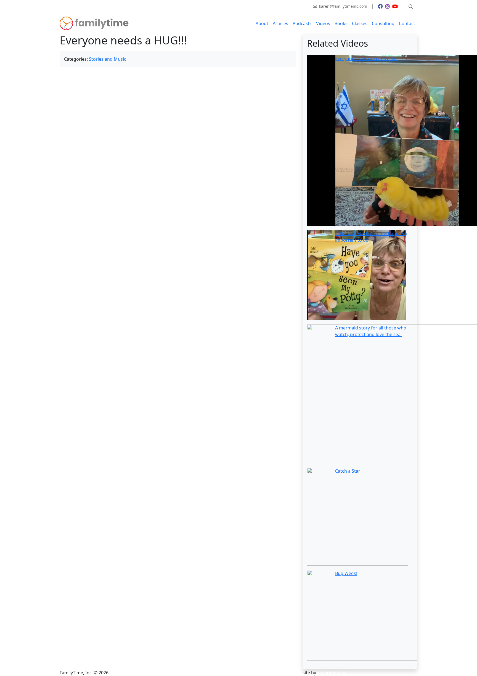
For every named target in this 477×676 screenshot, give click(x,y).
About (262, 23)
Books (341, 23)
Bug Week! (346, 573)
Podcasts (302, 23)
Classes (359, 23)
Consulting (383, 23)
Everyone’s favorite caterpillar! (366, 58)
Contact (407, 23)
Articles (280, 23)
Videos (323, 23)
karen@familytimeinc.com (342, 6)
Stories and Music (107, 59)
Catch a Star (347, 471)
